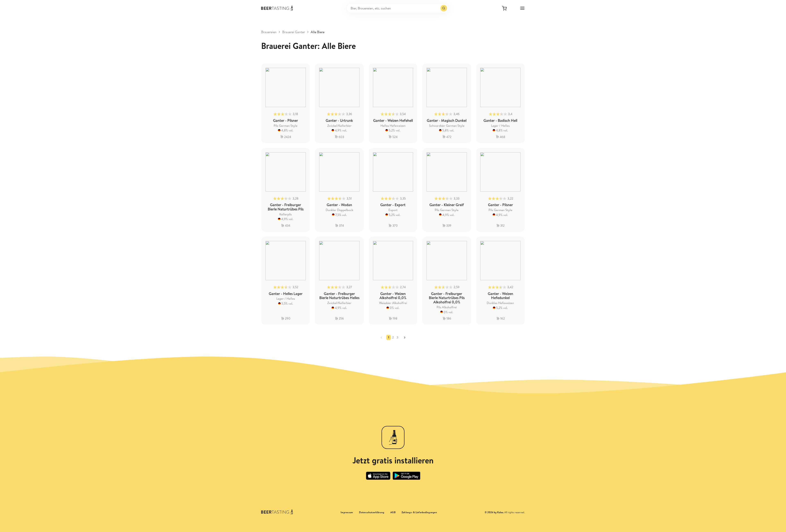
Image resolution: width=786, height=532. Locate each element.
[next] (404, 337)
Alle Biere (317, 32)
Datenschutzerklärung (371, 512)
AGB (392, 512)
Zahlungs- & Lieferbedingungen (419, 512)
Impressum (347, 512)
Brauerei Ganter (293, 32)
